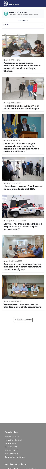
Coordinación (11, 447)
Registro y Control (13, 440)
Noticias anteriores (24, 320)
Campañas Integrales (15, 457)
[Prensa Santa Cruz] (11, 3)
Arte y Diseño (11, 453)
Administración (12, 436)
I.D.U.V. (5, 24)
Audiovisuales (11, 450)
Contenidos (10, 443)
